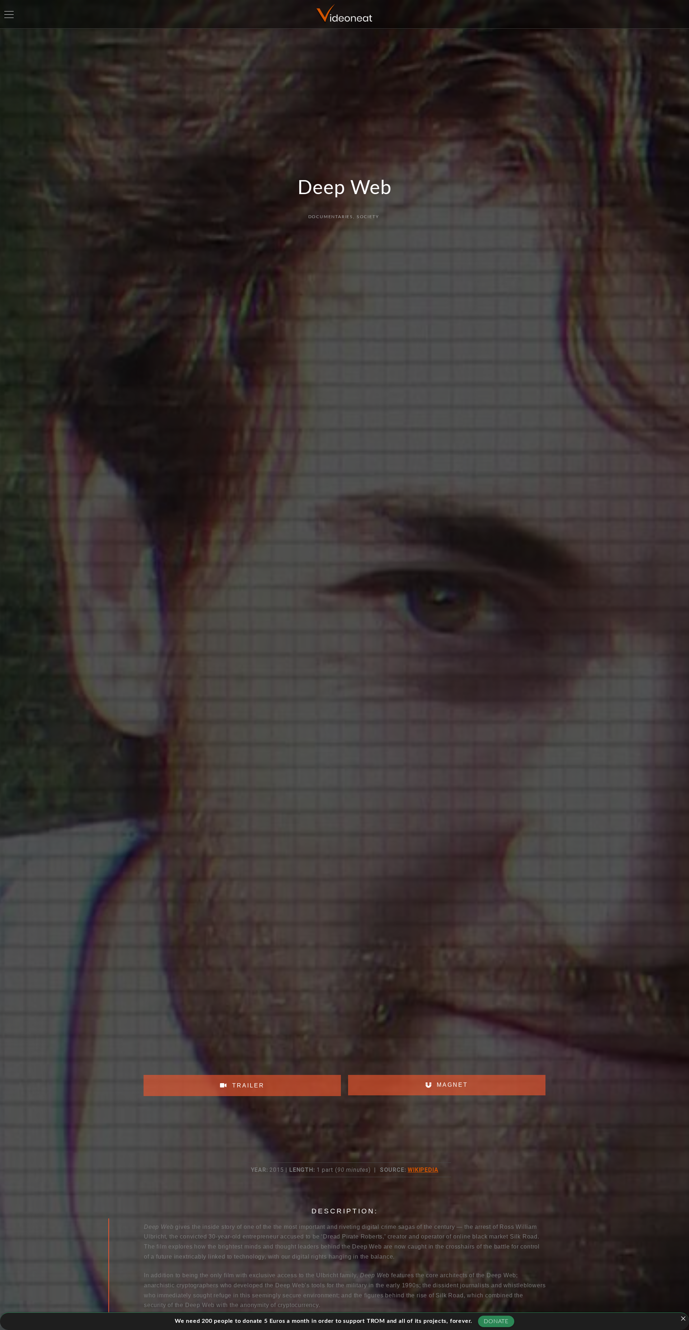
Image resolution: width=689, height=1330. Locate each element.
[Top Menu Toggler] (9, 14)
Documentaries (330, 217)
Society (368, 217)
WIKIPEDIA (423, 1169)
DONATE (496, 1321)
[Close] (683, 1318)
